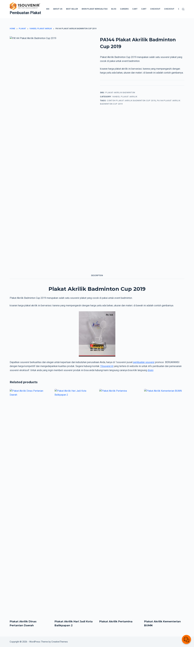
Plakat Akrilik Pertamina (115, 621)
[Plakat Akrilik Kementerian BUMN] (164, 502)
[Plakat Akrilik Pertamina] (119, 502)
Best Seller (72, 9)
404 (47, 9)
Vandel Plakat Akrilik (124, 96)
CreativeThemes (59, 641)
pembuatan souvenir (143, 362)
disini (150, 370)
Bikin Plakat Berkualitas (94, 9)
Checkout (155, 9)
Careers (124, 9)
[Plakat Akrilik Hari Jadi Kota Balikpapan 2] (75, 502)
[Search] (183, 9)
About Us (57, 9)
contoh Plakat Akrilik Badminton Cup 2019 (131, 100)
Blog (113, 9)
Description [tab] (97, 275)
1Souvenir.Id (106, 366)
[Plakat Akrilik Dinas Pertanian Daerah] (30, 502)
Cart (134, 9)
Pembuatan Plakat (25, 13)
